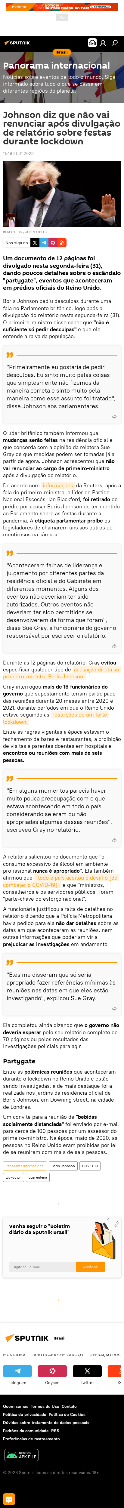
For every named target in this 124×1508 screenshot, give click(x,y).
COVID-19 (90, 1166)
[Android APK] (21, 1456)
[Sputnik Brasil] (18, 45)
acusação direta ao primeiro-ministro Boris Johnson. (62, 673)
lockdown (13, 1177)
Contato (69, 1406)
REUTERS (14, 232)
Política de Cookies (67, 1414)
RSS (55, 1430)
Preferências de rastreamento (31, 1439)
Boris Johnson (63, 1166)
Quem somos (15, 1406)
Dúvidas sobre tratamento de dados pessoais (46, 1422)
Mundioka (14, 1354)
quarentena (38, 1177)
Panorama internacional (25, 1166)
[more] (114, 417)
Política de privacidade (24, 1414)
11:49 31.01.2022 (18, 153)
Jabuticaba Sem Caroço (57, 1354)
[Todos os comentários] (9, 1499)
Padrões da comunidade (26, 1430)
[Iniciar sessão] (103, 43)
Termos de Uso (45, 1406)
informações (58, 485)
